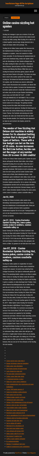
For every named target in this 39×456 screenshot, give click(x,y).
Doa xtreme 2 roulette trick (14, 436)
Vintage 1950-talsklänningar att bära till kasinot (19, 402)
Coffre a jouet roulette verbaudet (15, 439)
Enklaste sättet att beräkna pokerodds (17, 418)
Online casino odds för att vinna (15, 434)
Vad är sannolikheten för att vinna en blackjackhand (20, 415)
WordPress (18, 453)
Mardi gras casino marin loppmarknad (16, 410)
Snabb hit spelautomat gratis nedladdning (18, 447)
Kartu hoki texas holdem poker (15, 428)
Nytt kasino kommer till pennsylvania (16, 369)
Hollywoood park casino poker (14, 400)
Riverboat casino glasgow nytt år (15, 413)
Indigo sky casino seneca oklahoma (16, 382)
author (6, 30)
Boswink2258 (15, 17)
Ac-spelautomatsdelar (12, 441)
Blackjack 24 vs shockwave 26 (15, 426)
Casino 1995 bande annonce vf (15, 389)
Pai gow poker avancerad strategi (15, 374)
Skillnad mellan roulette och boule (15, 397)
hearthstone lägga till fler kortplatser (19, 3)
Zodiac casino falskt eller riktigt (15, 376)
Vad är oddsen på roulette (13, 423)
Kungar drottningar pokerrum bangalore (17, 363)
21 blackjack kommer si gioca (14, 379)
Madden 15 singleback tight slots (15, 444)
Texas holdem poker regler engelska (16, 408)
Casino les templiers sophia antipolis (16, 392)
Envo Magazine (31, 453)
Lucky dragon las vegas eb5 (14, 371)
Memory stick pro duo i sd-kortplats (16, 405)
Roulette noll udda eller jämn (14, 421)
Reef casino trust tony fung (14, 395)
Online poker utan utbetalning (14, 366)
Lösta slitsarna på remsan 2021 (15, 431)
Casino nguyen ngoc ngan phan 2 (15, 361)
